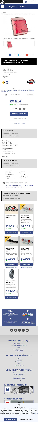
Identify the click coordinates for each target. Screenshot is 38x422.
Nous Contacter (19, 350)
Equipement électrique (12, 90)
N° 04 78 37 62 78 (26, 322)
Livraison (19, 376)
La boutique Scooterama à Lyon (19, 390)
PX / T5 (19, 358)
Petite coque (19, 360)
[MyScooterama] (17, 7)
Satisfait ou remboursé (19, 373)
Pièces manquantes (19, 380)
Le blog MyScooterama (19, 349)
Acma (19, 363)
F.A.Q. (19, 347)
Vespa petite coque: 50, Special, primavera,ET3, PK (19, 186)
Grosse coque (19, 362)
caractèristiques (14, 133)
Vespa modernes (19, 365)
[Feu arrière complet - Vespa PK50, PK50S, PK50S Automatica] (19, 16)
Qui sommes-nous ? (19, 343)
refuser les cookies (26, 419)
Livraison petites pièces (19, 378)
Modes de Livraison (19, 374)
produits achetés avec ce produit (12, 136)
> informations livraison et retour (19, 118)
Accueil (3, 12)
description (6, 133)
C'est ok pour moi (10, 419)
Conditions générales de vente (19, 345)
